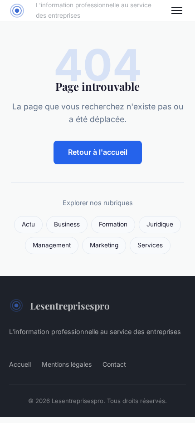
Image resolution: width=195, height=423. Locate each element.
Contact (114, 364)
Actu (28, 224)
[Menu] (177, 10)
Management (52, 245)
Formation (113, 224)
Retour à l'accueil (97, 152)
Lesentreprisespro (70, 305)
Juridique (159, 224)
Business (67, 224)
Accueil (20, 364)
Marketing (104, 245)
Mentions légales (67, 364)
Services (150, 245)
